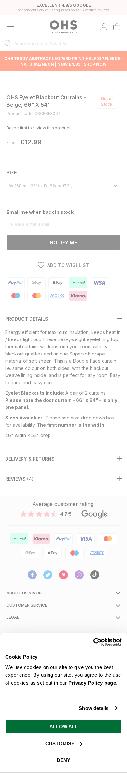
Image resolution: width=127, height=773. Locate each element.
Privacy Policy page (92, 683)
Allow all (63, 726)
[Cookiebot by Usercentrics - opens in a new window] (93, 642)
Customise (60, 743)
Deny (63, 760)
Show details (93, 708)
